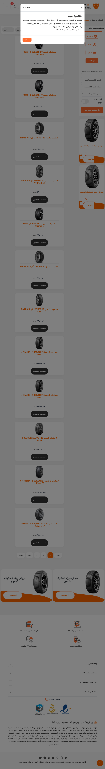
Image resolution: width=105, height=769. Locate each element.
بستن (27, 39)
